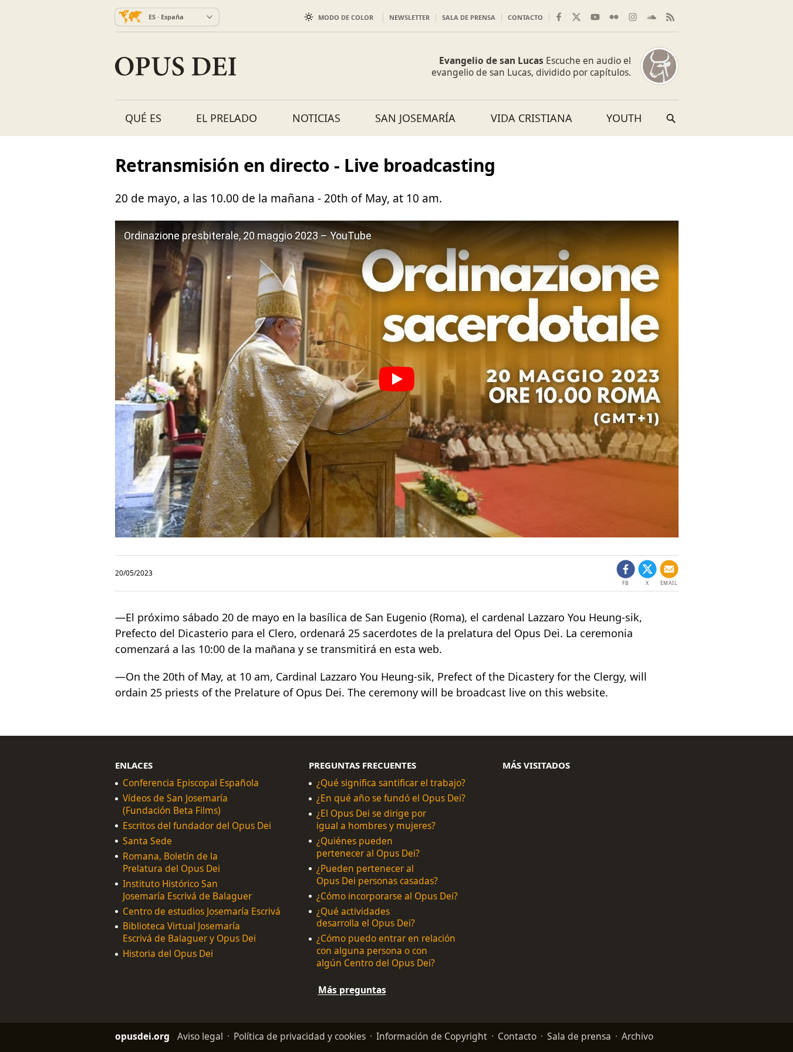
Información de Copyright (431, 1036)
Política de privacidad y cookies (300, 1036)
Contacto (525, 17)
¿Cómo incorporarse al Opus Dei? (387, 896)
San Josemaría (415, 118)
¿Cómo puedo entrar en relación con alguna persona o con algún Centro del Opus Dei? (385, 950)
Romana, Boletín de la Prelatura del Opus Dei (171, 862)
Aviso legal (200, 1036)
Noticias (316, 118)
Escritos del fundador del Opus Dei (197, 826)
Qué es (143, 118)
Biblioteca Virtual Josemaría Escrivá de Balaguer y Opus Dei (189, 932)
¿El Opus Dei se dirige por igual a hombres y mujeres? (376, 819)
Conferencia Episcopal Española (191, 783)
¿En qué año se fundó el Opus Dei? (390, 798)
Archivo (637, 1036)
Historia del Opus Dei (168, 954)
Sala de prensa (468, 17)
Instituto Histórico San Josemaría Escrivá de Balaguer (187, 890)
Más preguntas (352, 989)
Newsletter (409, 17)
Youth (624, 118)
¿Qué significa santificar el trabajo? (390, 783)
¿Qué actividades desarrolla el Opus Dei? (365, 917)
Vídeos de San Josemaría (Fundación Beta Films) (175, 804)
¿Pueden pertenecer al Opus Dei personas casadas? (377, 874)
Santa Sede (147, 841)
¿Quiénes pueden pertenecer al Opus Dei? (368, 847)
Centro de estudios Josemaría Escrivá (202, 911)
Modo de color (345, 17)
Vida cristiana (531, 118)
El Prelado (226, 118)
